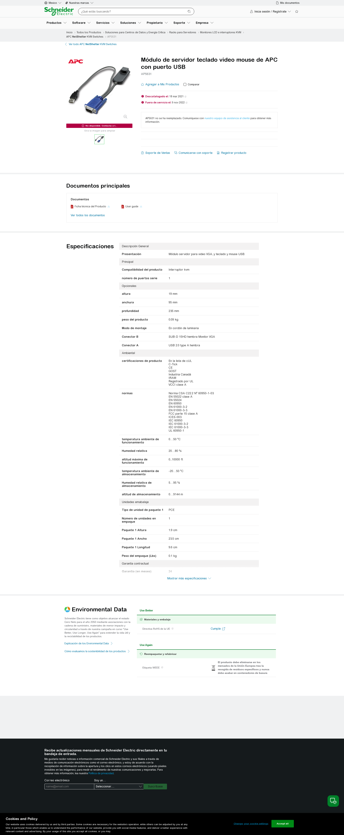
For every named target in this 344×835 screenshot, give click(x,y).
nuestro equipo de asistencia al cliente (227, 118)
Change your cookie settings (251, 823)
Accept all (283, 823)
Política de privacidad (101, 773)
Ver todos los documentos (88, 215)
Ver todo (93, 44)
